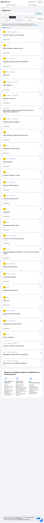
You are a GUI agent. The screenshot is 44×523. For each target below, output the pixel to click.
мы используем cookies (29, 517)
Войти (40, 1)
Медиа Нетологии (32, 1)
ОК (38, 518)
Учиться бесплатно (33, 5)
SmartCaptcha (19, 518)
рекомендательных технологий (24, 519)
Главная (3, 7)
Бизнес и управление (31, 17)
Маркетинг (12, 7)
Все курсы (8, 7)
